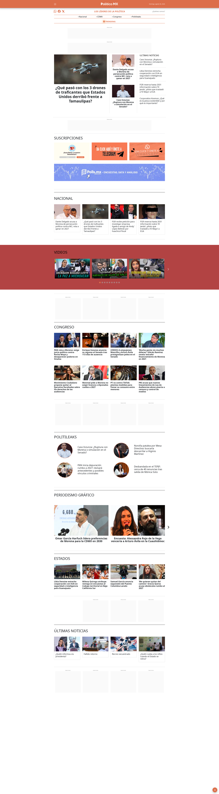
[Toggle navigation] (55, 4)
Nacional (83, 16)
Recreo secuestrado (121, 654)
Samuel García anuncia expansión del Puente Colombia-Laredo (122, 583)
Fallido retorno (90, 654)
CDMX (100, 16)
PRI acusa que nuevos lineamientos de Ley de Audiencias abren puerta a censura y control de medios (152, 387)
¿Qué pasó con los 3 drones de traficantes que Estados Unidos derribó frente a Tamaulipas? (80, 94)
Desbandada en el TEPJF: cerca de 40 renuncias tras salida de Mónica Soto (148, 469)
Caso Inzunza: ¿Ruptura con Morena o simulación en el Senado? (123, 103)
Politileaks (136, 16)
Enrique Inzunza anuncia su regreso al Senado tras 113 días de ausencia (94, 352)
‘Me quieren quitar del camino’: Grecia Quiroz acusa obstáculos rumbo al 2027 (152, 585)
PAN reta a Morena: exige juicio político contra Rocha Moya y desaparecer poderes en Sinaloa (66, 354)
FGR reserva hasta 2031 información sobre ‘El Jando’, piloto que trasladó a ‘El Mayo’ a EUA (152, 88)
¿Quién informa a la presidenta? (65, 655)
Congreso (117, 16)
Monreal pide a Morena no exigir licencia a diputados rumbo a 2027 (95, 384)
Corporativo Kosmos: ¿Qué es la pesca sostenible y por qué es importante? (152, 101)
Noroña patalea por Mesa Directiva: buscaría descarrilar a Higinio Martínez (148, 449)
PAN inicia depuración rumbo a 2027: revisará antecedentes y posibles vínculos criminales (91, 469)
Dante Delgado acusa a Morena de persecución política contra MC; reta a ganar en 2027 (123, 74)
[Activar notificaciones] (214, 790)
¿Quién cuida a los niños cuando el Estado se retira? (151, 656)
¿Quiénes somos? (158, 11)
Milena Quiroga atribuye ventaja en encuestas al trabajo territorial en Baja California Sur (94, 585)
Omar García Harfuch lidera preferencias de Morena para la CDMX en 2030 (81, 540)
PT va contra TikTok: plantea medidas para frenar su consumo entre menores (123, 386)
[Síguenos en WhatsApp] (55, 11)
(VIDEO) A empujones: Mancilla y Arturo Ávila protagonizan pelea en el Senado (123, 353)
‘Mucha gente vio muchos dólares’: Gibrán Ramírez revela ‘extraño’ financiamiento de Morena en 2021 (152, 354)
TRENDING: (110, 21)
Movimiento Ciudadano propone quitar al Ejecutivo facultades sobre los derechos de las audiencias (67, 387)
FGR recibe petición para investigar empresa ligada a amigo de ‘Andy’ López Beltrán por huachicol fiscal (123, 226)
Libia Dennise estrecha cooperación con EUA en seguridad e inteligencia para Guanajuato (151, 74)
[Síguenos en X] (63, 11)
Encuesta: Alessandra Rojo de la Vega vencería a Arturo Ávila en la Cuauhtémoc (138, 540)
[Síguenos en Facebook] (59, 11)
